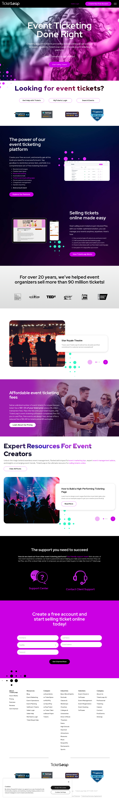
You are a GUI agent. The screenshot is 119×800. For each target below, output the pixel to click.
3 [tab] (99, 362)
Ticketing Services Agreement (91, 796)
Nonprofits (64, 743)
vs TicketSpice (48, 697)
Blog (28, 694)
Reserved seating (19, 174)
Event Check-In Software (83, 695)
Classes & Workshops (64, 702)
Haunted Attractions (65, 731)
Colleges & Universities (65, 712)
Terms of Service (74, 796)
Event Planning (32, 704)
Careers (99, 707)
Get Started (13, 709)
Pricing (11, 699)
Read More (69, 504)
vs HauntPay (47, 704)
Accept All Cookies (60, 787)
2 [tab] (97, 362)
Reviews (12, 705)
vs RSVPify (47, 700)
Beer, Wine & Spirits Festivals (67, 695)
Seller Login (31, 710)
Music (62, 740)
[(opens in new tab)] (21, 115)
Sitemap (100, 717)
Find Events (101, 714)
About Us (100, 694)
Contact (100, 710)
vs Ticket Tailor (48, 710)
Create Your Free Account (98, 4)
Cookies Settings (60, 792)
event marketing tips (77, 460)
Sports (63, 749)
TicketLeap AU (102, 697)
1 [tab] (96, 362)
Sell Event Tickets (33, 707)
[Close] (69, 782)
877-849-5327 (92, 791)
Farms (63, 723)
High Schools (65, 727)
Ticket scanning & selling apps (24, 178)
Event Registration (84, 704)
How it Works (13, 696)
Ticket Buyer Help (33, 720)
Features (12, 702)
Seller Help (30, 714)
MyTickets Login (32, 717)
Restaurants (65, 746)
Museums (64, 736)
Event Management (85, 700)
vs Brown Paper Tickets (48, 715)
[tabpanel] (17, 297)
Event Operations (33, 700)
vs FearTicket (47, 707)
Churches (64, 707)
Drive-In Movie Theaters (65, 718)
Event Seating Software (83, 708)
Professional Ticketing (101, 702)
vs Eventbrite (48, 694)
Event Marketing (32, 697)
